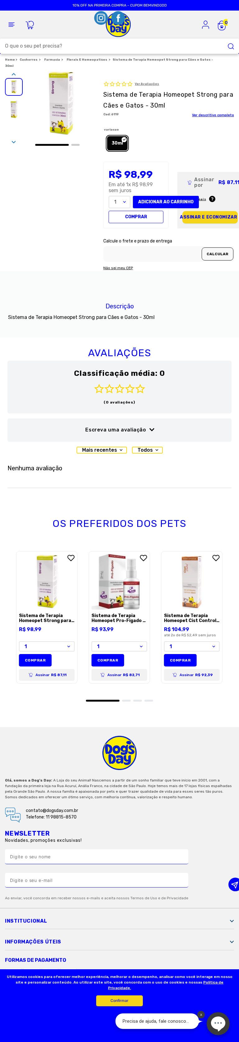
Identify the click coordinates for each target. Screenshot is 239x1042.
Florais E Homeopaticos (87, 60)
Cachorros (29, 60)
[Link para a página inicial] (11, 60)
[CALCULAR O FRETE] (217, 253)
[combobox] (119, 46)
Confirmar (119, 1000)
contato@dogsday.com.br (52, 810)
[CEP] (168, 250)
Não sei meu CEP (118, 268)
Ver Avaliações (147, 84)
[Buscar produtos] (231, 46)
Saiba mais (196, 199)
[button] (117, 143)
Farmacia (52, 60)
